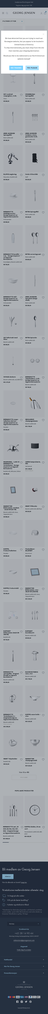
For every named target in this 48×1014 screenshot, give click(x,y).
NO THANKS (16, 68)
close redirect (43, 34)
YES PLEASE (32, 68)
